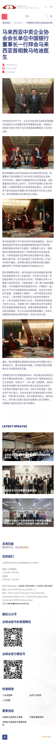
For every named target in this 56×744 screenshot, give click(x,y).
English (51, 6)
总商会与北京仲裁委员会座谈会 (20, 490)
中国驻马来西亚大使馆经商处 (14, 723)
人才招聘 (6, 700)
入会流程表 (7, 695)
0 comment (10, 72)
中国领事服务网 (36, 717)
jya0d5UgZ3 (11, 65)
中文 (46, 6)
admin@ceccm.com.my (18, 603)
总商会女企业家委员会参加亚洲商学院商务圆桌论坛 (27, 456)
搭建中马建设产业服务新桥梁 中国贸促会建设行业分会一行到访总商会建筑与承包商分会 (27, 522)
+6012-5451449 (45, 586)
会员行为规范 (35, 695)
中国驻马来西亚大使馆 (12, 717)
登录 (26, 547)
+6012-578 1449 (26, 586)
